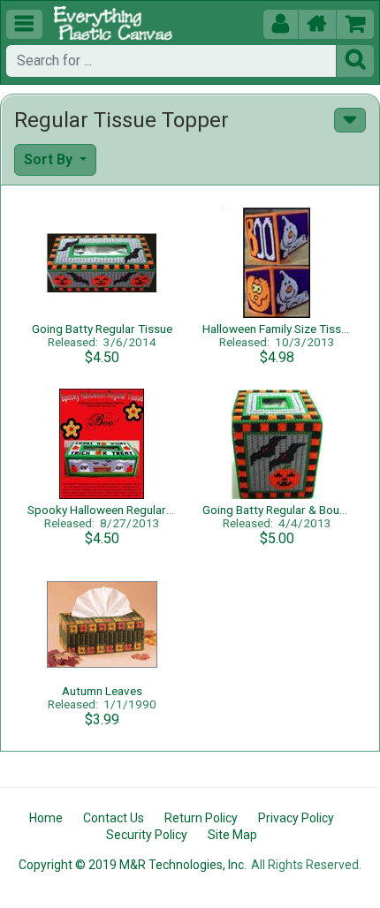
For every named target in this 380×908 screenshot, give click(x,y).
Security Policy (146, 835)
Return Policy (201, 818)
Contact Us (113, 818)
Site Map (232, 835)
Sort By (50, 159)
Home (46, 818)
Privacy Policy (296, 818)
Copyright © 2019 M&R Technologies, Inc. (133, 865)
